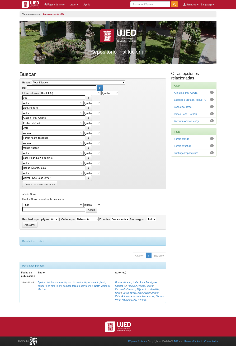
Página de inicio (56, 4)
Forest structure (182, 146)
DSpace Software (137, 341)
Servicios (191, 4)
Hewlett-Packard (193, 341)
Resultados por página (35, 219)
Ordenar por (68, 219)
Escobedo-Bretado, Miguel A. (131, 289)
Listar (73, 4)
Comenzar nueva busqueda (40, 184)
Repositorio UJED (53, 14)
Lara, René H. (139, 299)
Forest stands (181, 138)
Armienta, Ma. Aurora (142, 296)
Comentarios (211, 341)
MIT (176, 341)
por (24, 87)
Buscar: (26, 82)
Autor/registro (138, 219)
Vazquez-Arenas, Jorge (140, 285)
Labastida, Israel (183, 106)
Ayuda (86, 4)
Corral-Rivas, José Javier (136, 292)
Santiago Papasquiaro (186, 153)
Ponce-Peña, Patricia (185, 114)
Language (206, 4)
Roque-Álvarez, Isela (126, 282)
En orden (104, 219)
